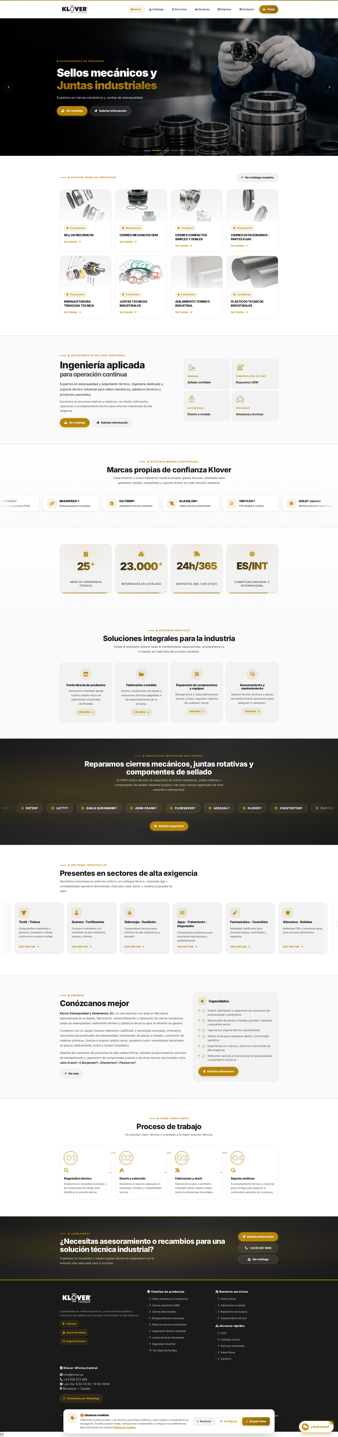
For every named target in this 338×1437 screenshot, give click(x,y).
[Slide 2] (157, 150)
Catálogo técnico (230, 1339)
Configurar (230, 1421)
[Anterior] (8, 87)
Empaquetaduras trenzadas (168, 1318)
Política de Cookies (124, 1427)
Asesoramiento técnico (234, 1318)
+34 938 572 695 (75, 1379)
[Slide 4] (174, 150)
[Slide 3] (166, 150)
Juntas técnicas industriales (168, 1337)
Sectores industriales (233, 1345)
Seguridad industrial (163, 1343)
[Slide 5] (183, 150)
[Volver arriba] (2, 1434)
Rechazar (205, 1421)
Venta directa (228, 1298)
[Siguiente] (329, 87)
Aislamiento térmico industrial (169, 1330)
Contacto (226, 1358)
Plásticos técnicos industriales (169, 1324)
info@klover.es (73, 1374)
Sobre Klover (228, 1352)
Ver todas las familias (165, 1350)
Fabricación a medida (233, 1305)
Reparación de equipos (234, 1311)
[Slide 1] (147, 150)
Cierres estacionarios (164, 1311)
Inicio (224, 1332)
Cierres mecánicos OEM (166, 1305)
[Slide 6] (191, 150)
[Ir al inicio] (74, 9)
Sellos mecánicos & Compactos (170, 1298)
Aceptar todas (257, 1421)
